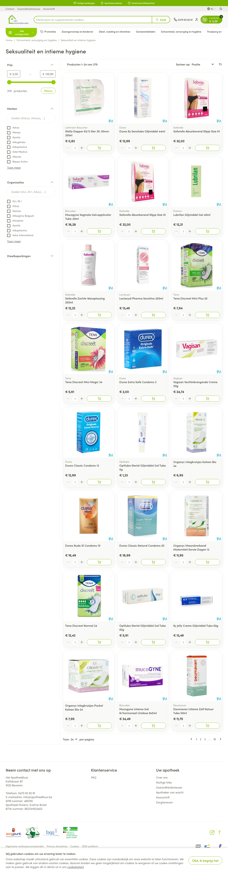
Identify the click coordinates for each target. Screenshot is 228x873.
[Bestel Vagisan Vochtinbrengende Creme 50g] (207, 399)
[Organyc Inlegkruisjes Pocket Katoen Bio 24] (88, 676)
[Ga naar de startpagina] (18, 19)
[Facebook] (219, 832)
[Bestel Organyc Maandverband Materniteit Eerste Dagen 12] (207, 562)
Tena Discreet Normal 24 (81, 625)
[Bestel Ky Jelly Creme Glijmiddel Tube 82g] (207, 642)
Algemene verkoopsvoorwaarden (25, 846)
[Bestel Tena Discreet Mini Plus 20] (207, 315)
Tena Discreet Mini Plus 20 (190, 298)
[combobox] (93, 19)
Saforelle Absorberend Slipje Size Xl (142, 215)
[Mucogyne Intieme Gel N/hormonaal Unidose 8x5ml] (142, 676)
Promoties (50, 31)
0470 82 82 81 (26, 793)
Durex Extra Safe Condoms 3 (137, 382)
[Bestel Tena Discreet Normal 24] (99, 642)
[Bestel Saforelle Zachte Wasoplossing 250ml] (99, 315)
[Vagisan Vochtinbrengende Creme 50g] (196, 348)
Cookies (74, 846)
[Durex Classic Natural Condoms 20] (142, 515)
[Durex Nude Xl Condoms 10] (88, 515)
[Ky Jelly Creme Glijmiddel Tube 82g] (196, 595)
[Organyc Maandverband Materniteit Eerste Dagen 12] (196, 515)
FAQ (93, 777)
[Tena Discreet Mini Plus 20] (196, 265)
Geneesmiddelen (145, 31)
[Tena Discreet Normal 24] (88, 595)
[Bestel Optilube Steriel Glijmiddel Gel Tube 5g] (153, 482)
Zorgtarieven (164, 802)
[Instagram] (212, 832)
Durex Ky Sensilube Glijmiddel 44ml (142, 131)
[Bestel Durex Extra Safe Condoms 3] (153, 399)
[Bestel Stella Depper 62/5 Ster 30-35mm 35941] (99, 148)
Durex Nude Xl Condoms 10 (82, 545)
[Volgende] (219, 739)
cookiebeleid (75, 867)
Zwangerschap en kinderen (77, 31)
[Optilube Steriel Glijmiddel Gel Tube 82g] (142, 595)
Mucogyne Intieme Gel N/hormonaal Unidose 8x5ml (138, 711)
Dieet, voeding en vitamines (114, 31)
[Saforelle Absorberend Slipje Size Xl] (142, 181)
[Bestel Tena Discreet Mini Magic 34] (99, 399)
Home (9, 40)
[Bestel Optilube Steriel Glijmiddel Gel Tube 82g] (153, 642)
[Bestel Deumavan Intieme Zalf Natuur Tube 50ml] (207, 726)
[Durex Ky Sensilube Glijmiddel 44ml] (142, 98)
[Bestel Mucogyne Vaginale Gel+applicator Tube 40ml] (99, 231)
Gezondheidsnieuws (28, 8)
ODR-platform (90, 846)
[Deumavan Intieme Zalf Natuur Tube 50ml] (196, 676)
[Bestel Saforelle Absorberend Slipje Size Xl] (153, 231)
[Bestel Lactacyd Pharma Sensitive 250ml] (153, 315)
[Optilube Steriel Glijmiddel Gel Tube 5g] (142, 432)
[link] (192, 739)
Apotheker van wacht (169, 792)
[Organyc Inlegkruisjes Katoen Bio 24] (196, 432)
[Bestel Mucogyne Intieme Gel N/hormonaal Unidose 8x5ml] (153, 726)
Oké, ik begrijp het (205, 860)
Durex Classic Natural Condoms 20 (141, 545)
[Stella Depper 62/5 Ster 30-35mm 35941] (88, 98)
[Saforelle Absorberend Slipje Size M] (196, 98)
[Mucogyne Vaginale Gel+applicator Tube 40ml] (88, 181)
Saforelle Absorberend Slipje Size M (196, 131)
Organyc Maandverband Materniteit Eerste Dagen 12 (191, 547)
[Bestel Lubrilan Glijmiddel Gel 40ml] (207, 231)
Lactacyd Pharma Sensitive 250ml (141, 298)
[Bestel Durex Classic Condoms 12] (99, 482)
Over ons (162, 777)
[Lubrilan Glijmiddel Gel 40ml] (196, 181)
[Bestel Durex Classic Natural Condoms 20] (153, 562)
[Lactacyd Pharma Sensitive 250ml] (142, 265)
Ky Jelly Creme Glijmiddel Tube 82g (195, 625)
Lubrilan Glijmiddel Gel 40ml (191, 215)
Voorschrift (49, 8)
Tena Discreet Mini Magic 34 (83, 382)
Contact (10, 8)
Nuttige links (164, 782)
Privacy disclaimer (57, 846)
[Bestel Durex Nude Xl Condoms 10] (99, 562)
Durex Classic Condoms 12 (82, 465)
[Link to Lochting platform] (220, 846)
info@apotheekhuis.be (37, 797)
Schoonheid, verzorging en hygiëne (181, 31)
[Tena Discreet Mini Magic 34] (88, 348)
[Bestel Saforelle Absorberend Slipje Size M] (207, 148)
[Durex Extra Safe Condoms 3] (142, 348)
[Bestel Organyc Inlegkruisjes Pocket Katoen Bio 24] (99, 726)
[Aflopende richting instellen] (220, 64)
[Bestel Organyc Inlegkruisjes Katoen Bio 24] (207, 482)
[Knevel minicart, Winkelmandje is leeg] (204, 19)
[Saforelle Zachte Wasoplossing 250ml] (88, 265)
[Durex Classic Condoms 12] (88, 432)
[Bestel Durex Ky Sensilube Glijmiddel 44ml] (153, 148)
